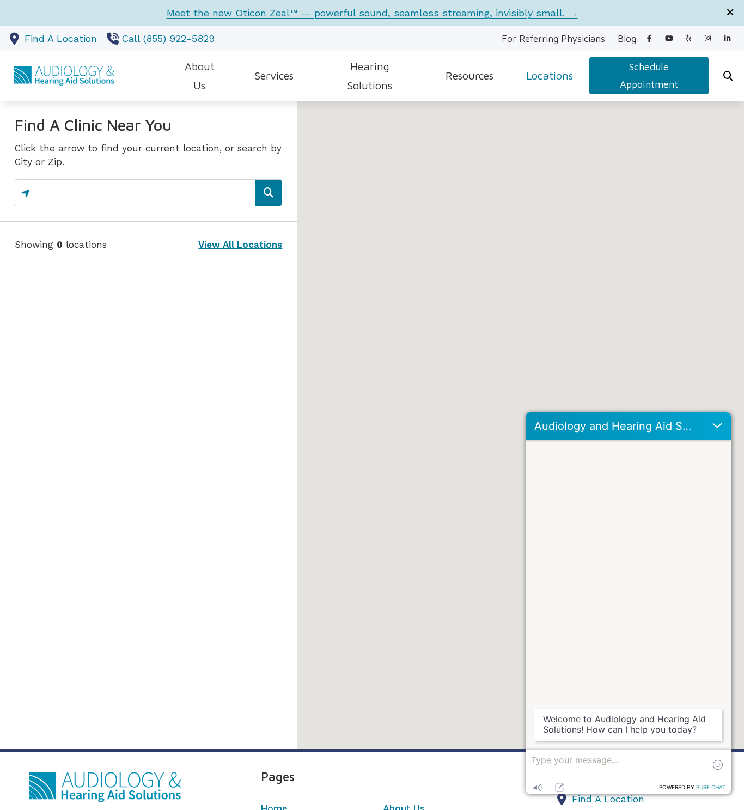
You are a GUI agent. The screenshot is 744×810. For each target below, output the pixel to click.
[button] (520, 415)
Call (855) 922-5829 (168, 38)
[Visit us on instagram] (708, 38)
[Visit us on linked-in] (727, 38)
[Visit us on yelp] (688, 38)
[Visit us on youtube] (668, 38)
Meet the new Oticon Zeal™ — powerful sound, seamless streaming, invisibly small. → (372, 13)
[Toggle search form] (728, 76)
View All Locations (240, 244)
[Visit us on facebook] (649, 38)
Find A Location (61, 38)
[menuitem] (554, 38)
